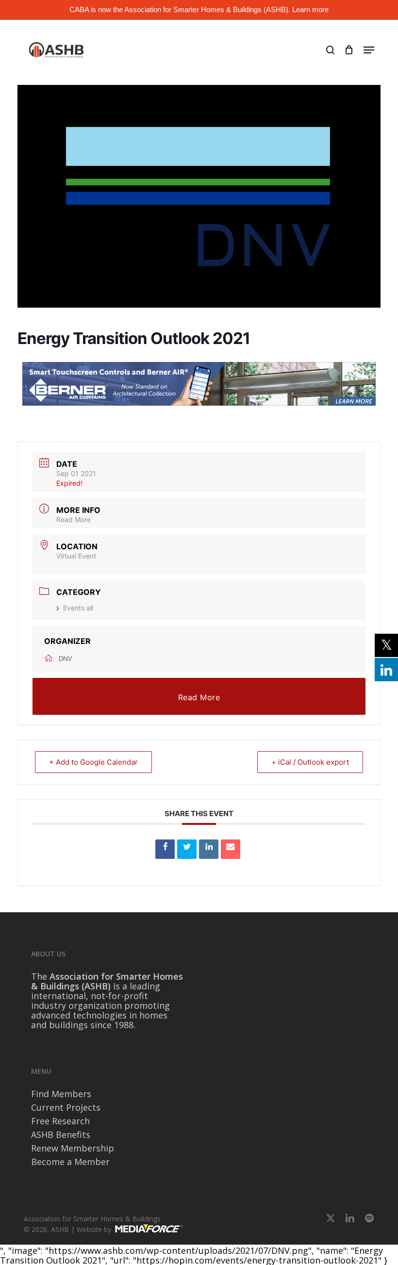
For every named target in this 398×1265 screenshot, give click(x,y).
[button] (369, 50)
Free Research (60, 1121)
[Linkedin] (208, 849)
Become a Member (70, 1161)
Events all (78, 608)
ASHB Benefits (60, 1134)
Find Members (61, 1094)
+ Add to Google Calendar (93, 762)
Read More (73, 519)
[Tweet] (187, 849)
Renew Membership (72, 1148)
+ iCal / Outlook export (310, 762)
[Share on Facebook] (165, 849)
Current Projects (65, 1107)
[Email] (230, 849)
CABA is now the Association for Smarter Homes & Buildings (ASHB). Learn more (199, 9)
